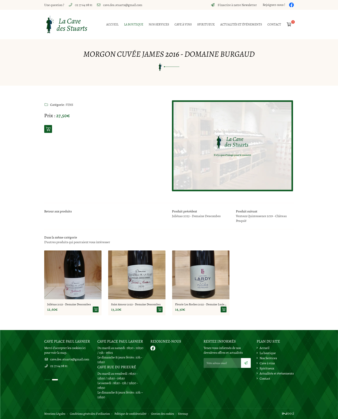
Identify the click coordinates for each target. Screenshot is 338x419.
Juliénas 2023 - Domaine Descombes (69, 304)
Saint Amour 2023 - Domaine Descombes (136, 304)
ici (84, 348)
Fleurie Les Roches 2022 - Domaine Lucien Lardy (201, 304)
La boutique (133, 24)
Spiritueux (206, 24)
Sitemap (183, 414)
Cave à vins (183, 24)
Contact (274, 24)
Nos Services (159, 24)
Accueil (112, 24)
